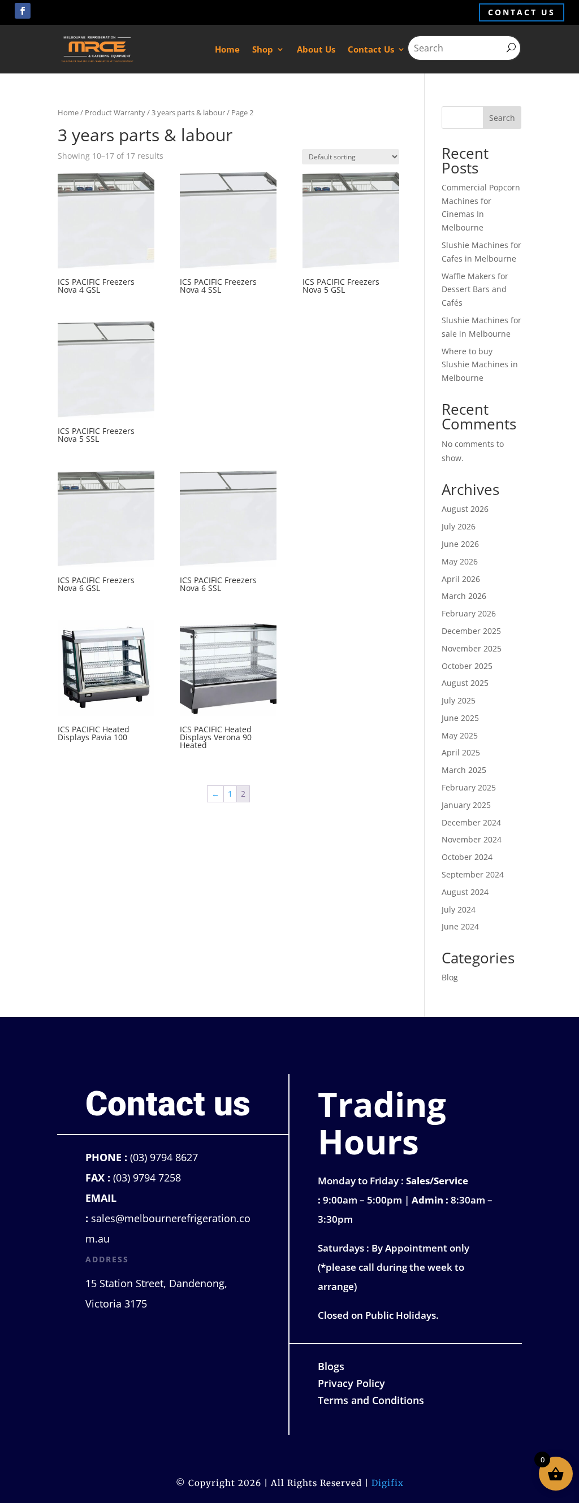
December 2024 (471, 822)
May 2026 (460, 561)
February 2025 (469, 787)
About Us (316, 49)
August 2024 (465, 892)
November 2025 (472, 648)
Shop (262, 49)
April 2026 (461, 579)
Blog (450, 977)
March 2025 (464, 769)
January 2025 (466, 805)
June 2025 (460, 718)
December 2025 (471, 630)
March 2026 (464, 595)
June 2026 (460, 543)
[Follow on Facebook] (23, 11)
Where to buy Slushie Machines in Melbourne (480, 365)
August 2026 (465, 508)
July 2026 (459, 526)
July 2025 (459, 700)
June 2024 (460, 926)
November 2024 (472, 839)
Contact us (521, 12)
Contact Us (371, 49)
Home (227, 49)
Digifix (387, 1483)
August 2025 (465, 682)
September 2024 (473, 874)
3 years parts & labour (188, 112)
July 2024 (459, 909)
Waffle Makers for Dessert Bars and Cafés (475, 290)
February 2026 (469, 613)
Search (502, 117)
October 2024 (467, 857)
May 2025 (460, 735)
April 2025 (461, 752)
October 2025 (467, 666)
